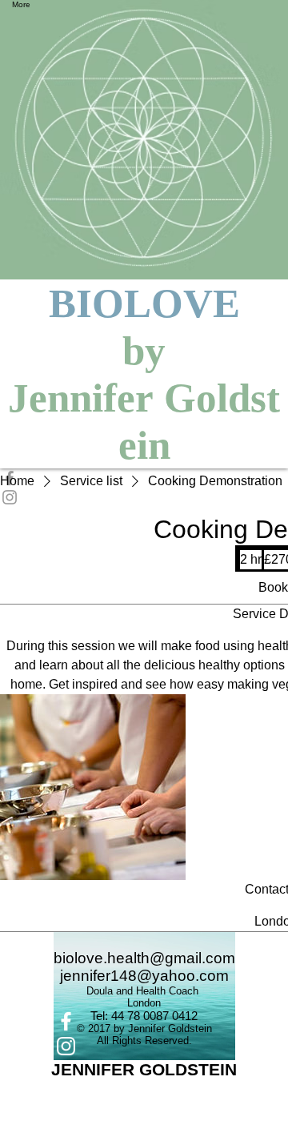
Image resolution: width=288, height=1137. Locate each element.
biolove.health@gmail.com (144, 958)
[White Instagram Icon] (144, 1046)
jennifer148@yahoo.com (144, 975)
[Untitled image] (93, 787)
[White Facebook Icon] (144, 1021)
